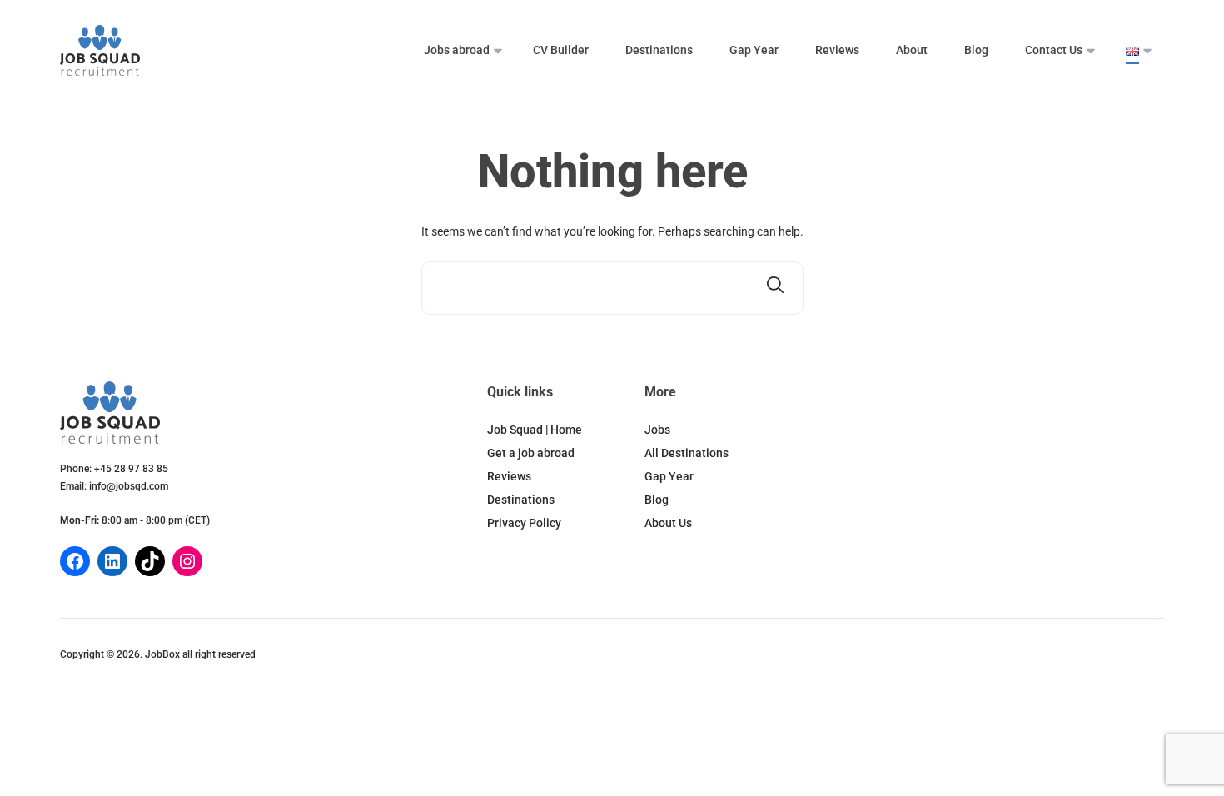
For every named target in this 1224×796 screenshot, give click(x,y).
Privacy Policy (524, 523)
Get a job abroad (531, 453)
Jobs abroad (457, 50)
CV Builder (561, 50)
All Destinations (686, 453)
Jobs (657, 429)
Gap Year (754, 50)
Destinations (659, 50)
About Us (668, 523)
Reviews (837, 50)
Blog (976, 50)
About (912, 50)
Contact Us (1053, 50)
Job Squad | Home (534, 429)
